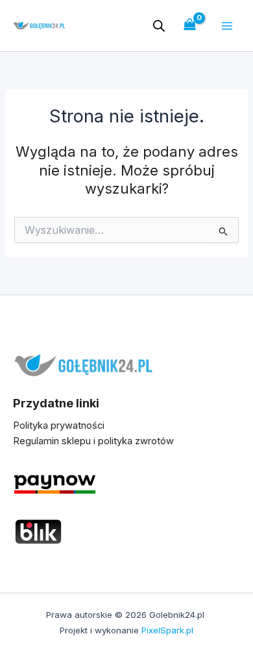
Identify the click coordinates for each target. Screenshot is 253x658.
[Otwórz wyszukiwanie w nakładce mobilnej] (158, 26)
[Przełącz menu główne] (227, 25)
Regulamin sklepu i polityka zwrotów (93, 441)
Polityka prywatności (58, 425)
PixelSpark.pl (167, 630)
